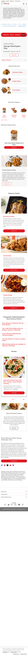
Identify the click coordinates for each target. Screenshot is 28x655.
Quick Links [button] (3, 491)
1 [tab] (12, 399)
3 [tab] (15, 399)
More (23, 34)
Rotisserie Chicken (18, 72)
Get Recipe (18, 393)
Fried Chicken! (16, 90)
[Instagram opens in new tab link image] (15, 505)
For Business (17, 1)
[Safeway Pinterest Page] (11, 505)
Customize (5, 652)
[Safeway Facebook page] (5, 505)
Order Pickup (17, 270)
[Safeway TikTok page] (22, 505)
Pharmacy (12, 1)
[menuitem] (6, 34)
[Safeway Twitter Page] (8, 505)
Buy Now (15, 428)
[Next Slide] (26, 399)
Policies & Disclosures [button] (6, 497)
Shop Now (14, 55)
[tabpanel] (14, 138)
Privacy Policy (14, 652)
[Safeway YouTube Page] (19, 505)
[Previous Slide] (2, 399)
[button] (23, 4)
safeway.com (19, 461)
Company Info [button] (4, 494)
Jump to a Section (6, 60)
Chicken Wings (17, 81)
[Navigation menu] (2, 4)
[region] (14, 651)
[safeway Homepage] (6, 4)
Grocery (3, 1)
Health (7, 1)
